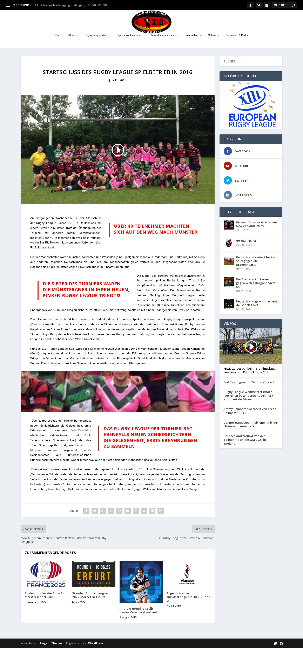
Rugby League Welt (96, 35)
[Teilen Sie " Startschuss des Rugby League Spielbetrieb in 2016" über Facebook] (86, 511)
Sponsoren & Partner (237, 35)
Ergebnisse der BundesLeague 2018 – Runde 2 (188, 597)
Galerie (212, 35)
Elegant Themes (51, 643)
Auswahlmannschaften (163, 35)
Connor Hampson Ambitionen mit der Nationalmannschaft (251, 424)
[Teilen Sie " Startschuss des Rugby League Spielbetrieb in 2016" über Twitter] (94, 511)
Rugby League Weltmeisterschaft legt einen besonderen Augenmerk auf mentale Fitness (248, 395)
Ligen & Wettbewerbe (129, 35)
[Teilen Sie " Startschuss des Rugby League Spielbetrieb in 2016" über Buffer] (136, 511)
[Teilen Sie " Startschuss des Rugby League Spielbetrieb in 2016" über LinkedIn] (127, 511)
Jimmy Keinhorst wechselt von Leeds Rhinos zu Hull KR (250, 411)
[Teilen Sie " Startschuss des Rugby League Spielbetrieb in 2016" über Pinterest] (119, 511)
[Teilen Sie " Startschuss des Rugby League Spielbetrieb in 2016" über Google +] (103, 511)
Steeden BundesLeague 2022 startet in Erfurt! (90, 595)
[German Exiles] (229, 243)
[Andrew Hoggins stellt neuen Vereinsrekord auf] (141, 582)
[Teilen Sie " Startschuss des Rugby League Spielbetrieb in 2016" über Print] (160, 511)
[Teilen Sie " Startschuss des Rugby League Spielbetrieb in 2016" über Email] (152, 511)
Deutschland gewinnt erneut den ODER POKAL (256, 303)
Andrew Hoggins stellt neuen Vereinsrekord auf (139, 610)
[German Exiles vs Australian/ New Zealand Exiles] (229, 225)
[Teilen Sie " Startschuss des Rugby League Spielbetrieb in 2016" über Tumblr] (111, 511)
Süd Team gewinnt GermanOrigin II (249, 382)
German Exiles (246, 240)
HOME (57, 35)
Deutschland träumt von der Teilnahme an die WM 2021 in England (245, 439)
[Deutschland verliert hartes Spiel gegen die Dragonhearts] (229, 260)
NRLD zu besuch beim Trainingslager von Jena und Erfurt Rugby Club (250, 370)
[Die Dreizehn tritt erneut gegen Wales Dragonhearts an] (229, 282)
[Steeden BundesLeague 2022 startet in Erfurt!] (93, 574)
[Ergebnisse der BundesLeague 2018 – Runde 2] (188, 574)
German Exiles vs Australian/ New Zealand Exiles (256, 224)
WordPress (95, 643)
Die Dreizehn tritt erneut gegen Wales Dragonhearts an (255, 283)
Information (192, 35)
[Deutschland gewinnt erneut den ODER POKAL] (229, 304)
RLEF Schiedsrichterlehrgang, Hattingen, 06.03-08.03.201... (71, 5)
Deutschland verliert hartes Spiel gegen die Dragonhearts (256, 261)
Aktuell (71, 35)
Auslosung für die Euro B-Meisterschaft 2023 (44, 595)
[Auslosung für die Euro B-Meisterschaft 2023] (46, 574)
